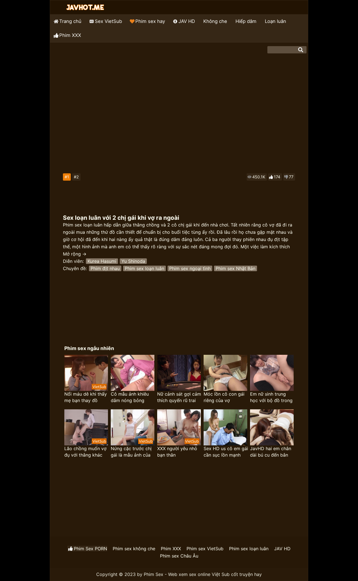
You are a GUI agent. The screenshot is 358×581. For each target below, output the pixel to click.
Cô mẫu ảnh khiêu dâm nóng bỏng (130, 397)
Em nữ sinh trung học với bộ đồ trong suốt (271, 397)
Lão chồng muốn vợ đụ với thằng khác (85, 452)
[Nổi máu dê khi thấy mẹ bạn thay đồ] (86, 373)
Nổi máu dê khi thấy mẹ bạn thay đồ (85, 397)
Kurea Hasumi (102, 261)
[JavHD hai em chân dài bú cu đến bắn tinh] (272, 427)
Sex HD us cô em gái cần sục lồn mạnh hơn (226, 452)
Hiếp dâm (245, 21)
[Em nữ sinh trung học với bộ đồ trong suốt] (272, 373)
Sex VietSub (108, 21)
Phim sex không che (134, 548)
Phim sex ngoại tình (190, 268)
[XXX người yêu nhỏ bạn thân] (179, 427)
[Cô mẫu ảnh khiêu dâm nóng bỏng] (132, 373)
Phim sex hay (150, 21)
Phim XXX (70, 35)
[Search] (300, 49)
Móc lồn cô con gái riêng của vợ (224, 397)
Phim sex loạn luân (144, 268)
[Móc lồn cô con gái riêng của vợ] (225, 373)
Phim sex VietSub (205, 548)
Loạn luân (275, 21)
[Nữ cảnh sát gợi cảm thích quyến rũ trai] (179, 373)
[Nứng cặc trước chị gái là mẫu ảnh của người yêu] (132, 427)
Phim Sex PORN (90, 548)
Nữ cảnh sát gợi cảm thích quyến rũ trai (179, 397)
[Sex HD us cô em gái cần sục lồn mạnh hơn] (225, 427)
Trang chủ (70, 21)
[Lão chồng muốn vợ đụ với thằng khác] (86, 427)
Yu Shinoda (133, 261)
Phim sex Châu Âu (179, 556)
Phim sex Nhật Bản (235, 268)
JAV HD (186, 21)
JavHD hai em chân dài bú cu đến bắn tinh (270, 452)
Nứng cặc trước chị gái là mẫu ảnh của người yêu (131, 452)
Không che (215, 21)
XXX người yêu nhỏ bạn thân (177, 452)
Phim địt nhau (105, 268)
